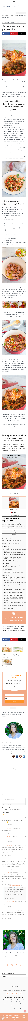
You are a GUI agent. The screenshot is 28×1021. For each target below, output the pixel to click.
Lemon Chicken (17, 450)
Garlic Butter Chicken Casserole (5, 654)
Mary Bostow (8, 22)
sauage (20, 714)
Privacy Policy (5, 10)
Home (3, 15)
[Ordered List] (8, 804)
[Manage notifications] (25, 1011)
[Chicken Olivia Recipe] (18, 649)
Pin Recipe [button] (14, 512)
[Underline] (7, 804)
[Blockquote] (12, 804)
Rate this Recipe (15, 515)
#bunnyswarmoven (13, 622)
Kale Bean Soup (6, 665)
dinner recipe (17, 712)
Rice (17, 714)
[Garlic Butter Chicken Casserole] (7, 649)
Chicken (16, 15)
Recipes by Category (9, 15)
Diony (15, 887)
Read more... (14, 753)
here (16, 954)
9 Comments (16, 22)
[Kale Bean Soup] (7, 662)
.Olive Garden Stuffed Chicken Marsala (15, 630)
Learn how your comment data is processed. (13, 808)
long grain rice (11, 714)
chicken (17, 710)
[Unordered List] (10, 804)
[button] (24, 42)
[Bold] (3, 804)
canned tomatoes (10, 710)
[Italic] (5, 804)
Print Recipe (15, 509)
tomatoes (4, 716)
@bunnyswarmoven (14, 620)
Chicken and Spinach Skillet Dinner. (10, 444)
